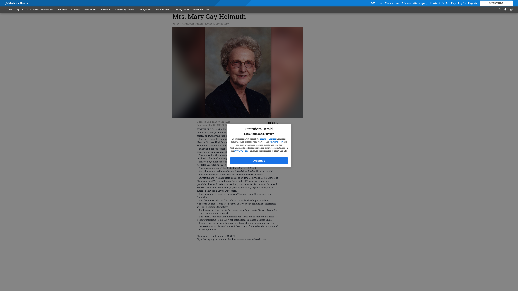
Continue (259, 160)
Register (473, 3)
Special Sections (162, 9)
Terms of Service (268, 139)
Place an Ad (392, 3)
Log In (462, 3)
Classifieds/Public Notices (40, 9)
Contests (75, 9)
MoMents (105, 9)
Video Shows (90, 9)
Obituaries (62, 9)
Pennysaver (144, 9)
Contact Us (437, 3)
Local (10, 9)
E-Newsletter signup (415, 3)
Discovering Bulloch (124, 9)
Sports (20, 9)
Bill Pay (451, 3)
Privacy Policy (276, 142)
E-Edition (377, 3)
